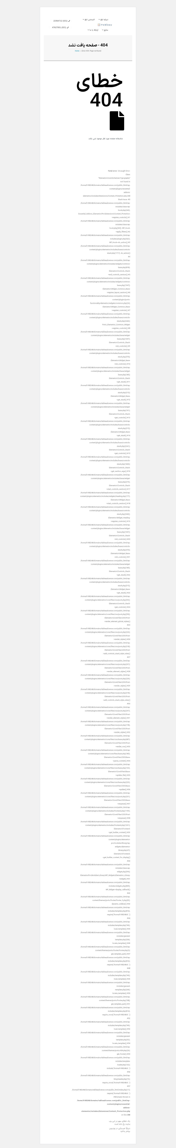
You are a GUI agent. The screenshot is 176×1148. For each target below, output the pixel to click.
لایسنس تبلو (90, 19)
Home (77, 51)
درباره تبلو (104, 19)
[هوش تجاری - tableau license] (119, 24)
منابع (106, 30)
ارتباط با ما (94, 30)
